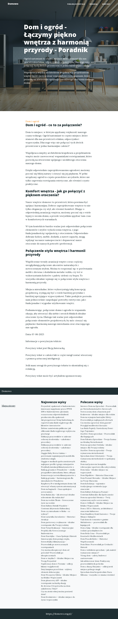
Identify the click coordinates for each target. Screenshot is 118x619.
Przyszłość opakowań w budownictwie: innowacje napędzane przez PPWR (58, 407)
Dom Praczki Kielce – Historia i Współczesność (94, 540)
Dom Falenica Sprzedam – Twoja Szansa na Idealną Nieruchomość (98, 440)
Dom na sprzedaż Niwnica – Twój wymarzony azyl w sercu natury (95, 498)
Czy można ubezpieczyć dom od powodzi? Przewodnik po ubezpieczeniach (55, 553)
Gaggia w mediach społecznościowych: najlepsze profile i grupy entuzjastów (58, 462)
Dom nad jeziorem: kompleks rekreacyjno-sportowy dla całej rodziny (98, 465)
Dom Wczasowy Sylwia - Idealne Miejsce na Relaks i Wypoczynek (59, 576)
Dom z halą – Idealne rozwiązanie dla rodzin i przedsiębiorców (96, 529)
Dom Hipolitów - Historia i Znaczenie (96, 475)
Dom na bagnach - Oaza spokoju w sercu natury (56, 490)
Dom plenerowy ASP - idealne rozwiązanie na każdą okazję (54, 581)
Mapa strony (8, 405)
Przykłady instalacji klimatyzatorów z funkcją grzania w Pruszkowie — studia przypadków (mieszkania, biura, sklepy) (58, 470)
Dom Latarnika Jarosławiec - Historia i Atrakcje (58, 518)
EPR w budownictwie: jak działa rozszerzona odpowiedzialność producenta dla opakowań (55, 414)
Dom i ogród (32, 121)
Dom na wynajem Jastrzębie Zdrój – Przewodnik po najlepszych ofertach (96, 418)
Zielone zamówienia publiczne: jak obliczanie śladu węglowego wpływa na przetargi (58, 431)
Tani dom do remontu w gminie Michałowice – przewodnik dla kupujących (94, 522)
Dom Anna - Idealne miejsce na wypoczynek (94, 471)
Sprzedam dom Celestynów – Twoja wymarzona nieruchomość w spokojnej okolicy (97, 459)
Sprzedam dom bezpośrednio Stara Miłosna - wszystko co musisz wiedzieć (97, 573)
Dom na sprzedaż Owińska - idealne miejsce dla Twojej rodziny (96, 446)
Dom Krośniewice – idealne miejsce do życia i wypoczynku (58, 598)
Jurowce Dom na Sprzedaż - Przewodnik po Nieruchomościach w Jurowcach (98, 407)
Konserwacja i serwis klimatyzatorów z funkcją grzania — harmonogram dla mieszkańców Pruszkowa (58, 478)
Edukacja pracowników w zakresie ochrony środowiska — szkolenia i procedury (56, 439)
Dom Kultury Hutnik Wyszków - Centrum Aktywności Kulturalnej (55, 507)
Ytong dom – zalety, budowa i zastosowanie (93, 556)
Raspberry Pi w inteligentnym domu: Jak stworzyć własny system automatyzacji (58, 485)
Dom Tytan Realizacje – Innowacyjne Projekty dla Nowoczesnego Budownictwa (57, 531)
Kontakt (106, 4)
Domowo (13, 3)
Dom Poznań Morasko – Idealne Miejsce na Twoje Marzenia (98, 479)
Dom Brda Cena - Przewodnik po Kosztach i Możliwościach (94, 534)
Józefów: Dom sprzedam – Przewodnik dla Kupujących (97, 435)
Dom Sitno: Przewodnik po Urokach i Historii (96, 545)
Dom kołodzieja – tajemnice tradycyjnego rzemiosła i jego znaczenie (93, 486)
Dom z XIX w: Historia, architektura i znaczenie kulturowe (96, 509)
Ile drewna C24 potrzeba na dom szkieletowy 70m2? (55, 587)
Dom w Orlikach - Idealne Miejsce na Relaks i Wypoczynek (96, 504)
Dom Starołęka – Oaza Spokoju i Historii (58, 536)
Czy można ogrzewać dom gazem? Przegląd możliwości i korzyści (95, 424)
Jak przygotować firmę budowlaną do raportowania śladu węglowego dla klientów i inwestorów (57, 423)
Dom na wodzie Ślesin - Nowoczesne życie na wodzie (57, 501)
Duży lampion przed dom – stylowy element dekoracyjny (56, 570)
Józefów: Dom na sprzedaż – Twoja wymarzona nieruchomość (96, 451)
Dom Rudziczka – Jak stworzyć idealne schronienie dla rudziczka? (58, 496)
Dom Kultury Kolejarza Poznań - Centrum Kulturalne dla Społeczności (96, 493)
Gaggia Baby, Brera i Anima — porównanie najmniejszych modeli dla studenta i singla (57, 456)
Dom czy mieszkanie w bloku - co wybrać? (55, 512)
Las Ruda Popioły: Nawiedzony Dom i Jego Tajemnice (96, 429)
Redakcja (94, 4)
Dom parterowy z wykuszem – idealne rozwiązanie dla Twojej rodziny (58, 523)
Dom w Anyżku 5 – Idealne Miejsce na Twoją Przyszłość (57, 559)
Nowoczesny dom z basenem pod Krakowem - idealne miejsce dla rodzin (97, 413)
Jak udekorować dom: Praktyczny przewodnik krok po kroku (95, 562)
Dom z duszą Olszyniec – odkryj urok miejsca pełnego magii (96, 567)
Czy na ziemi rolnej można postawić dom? (57, 592)
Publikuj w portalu (76, 4)
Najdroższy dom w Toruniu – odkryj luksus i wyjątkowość (57, 565)
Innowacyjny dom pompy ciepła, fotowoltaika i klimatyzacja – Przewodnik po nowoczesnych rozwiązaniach (55, 543)
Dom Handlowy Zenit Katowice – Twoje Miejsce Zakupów (97, 515)
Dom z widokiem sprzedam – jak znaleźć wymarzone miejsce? (98, 551)
